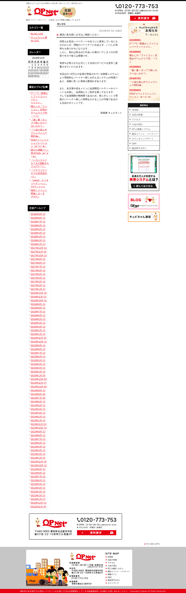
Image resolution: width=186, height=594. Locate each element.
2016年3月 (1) (38, 327)
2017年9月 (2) (38, 259)
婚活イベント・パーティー (119, 571)
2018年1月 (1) (38, 244)
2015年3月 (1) (38, 368)
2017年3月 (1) (38, 281)
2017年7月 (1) (38, 267)
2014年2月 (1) (38, 417)
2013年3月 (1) (38, 454)
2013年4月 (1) (38, 450)
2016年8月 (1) (38, 308)
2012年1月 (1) (38, 499)
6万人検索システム (115, 568)
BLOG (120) (37, 34)
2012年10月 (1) (39, 465)
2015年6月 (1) (38, 356)
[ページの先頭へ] (152, 544)
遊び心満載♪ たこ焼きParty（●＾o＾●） (40, 153)
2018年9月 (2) (38, 214)
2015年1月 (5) (38, 375)
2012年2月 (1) (38, 495)
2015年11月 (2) (38, 338)
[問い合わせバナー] (75, 539)
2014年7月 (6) (38, 398)
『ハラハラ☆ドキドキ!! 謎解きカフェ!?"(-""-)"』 (40, 163)
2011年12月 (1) (38, 503)
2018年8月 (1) (38, 218)
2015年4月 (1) (38, 364)
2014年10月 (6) (39, 387)
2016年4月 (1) (38, 323)
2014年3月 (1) (38, 413)
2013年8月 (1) (38, 435)
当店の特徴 (112, 560)
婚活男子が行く (114, 580)
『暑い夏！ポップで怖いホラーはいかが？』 (39, 123)
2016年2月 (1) (38, 330)
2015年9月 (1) (38, 345)
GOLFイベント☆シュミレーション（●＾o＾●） (40, 143)
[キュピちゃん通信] (144, 221)
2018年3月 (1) (38, 236)
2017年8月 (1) (38, 263)
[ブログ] (144, 208)
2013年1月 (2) (38, 458)
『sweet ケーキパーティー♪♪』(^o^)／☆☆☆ (40, 183)
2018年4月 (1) (38, 233)
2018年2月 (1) (38, 240)
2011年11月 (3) (38, 506)
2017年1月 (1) (38, 289)
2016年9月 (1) (38, 304)
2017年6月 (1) (38, 270)
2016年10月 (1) (39, 300)
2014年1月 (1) (38, 420)
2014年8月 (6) (38, 394)
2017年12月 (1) (39, 248)
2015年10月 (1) (39, 342)
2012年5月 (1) (38, 484)
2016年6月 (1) (38, 315)
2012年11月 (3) (38, 462)
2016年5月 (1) (38, 319)
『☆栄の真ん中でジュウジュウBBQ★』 (39, 133)
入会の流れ (112, 566)
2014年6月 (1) (38, 401)
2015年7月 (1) (38, 353)
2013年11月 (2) (38, 424)
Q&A (110, 577)
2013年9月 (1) (38, 431)
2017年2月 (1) (38, 285)
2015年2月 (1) (38, 372)
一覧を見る (153, 35)
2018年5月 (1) (38, 229)
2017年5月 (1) (38, 274)
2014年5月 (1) (38, 405)
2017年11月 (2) (38, 252)
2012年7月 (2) (38, 476)
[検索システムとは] (144, 190)
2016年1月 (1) (38, 334)
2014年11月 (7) (38, 383)
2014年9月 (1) (38, 390)
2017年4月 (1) (38, 278)
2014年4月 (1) (38, 409)
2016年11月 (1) (38, 297)
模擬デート (112, 574)
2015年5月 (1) (38, 360)
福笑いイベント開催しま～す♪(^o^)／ (39, 193)
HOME (110, 557)
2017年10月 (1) (39, 255)
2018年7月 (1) (38, 222)
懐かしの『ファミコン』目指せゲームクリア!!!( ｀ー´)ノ (143, 58)
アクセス (111, 563)
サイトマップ (113, 583)
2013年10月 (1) (39, 428)
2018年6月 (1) (38, 225)
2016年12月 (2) (39, 293)
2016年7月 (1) (38, 311)
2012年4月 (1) (38, 488)
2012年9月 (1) (38, 469)
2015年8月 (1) (38, 349)
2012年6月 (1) (38, 480)
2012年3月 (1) (38, 492)
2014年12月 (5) (39, 379)
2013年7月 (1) (38, 439)
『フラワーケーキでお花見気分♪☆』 (39, 173)
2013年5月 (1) (38, 447)
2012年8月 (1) (38, 473)
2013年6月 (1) (38, 443)
